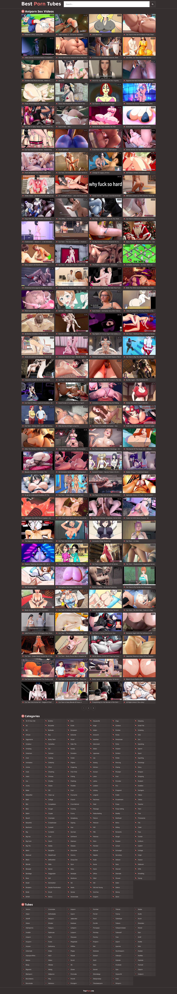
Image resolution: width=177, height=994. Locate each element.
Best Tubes (41, 4)
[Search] (152, 4)
